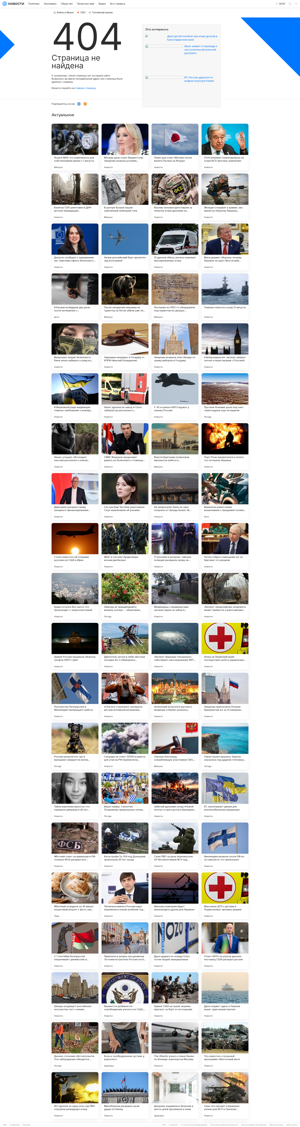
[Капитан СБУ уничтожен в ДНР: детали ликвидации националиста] (75, 197)
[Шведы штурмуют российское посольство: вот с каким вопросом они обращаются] (75, 995)
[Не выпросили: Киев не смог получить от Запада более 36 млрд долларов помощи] (175, 496)
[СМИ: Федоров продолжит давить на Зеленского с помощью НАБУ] (125, 446)
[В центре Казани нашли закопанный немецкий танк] (125, 197)
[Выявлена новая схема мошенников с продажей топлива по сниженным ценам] (225, 496)
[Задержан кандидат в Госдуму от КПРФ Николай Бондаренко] (125, 346)
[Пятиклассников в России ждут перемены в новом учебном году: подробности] (125, 895)
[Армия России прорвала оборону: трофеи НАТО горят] (75, 646)
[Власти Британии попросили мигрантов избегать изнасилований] (175, 446)
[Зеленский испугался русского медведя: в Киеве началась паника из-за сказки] (175, 696)
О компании (15, 1125)
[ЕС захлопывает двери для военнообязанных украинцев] (225, 796)
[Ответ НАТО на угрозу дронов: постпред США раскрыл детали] (225, 945)
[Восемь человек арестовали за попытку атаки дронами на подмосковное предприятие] (175, 197)
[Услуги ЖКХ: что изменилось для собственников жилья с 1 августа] (75, 147)
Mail (5, 1125)
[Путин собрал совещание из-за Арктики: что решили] (225, 546)
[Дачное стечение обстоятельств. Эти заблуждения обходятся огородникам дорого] (75, 1045)
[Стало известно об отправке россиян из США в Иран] (75, 546)
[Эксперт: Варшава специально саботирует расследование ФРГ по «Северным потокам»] (175, 646)
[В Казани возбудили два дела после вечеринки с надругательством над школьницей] (75, 296)
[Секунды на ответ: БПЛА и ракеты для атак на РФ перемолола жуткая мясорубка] (125, 746)
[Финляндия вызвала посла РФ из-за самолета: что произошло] (225, 846)
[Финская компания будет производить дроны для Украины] (175, 895)
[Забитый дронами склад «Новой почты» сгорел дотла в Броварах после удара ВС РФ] (175, 796)
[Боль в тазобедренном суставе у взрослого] (125, 1045)
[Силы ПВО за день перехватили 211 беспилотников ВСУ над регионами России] (175, 846)
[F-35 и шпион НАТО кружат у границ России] (175, 396)
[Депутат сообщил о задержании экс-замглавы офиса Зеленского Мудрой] (75, 247)
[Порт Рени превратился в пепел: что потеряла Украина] (225, 446)
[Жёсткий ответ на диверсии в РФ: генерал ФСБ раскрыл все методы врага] (75, 846)
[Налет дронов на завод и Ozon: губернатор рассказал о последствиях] (125, 396)
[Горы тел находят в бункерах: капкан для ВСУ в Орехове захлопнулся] (225, 1095)
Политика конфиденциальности (224, 1125)
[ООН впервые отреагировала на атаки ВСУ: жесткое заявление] (225, 147)
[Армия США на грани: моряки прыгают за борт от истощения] (175, 995)
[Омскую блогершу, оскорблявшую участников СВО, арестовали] (175, 746)
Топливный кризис (102, 12)
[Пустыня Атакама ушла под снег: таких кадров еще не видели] (225, 396)
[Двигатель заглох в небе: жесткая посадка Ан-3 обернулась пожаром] (125, 646)
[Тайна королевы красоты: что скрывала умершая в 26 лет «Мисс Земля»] (75, 796)
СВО (82, 12)
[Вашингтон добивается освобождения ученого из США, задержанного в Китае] (125, 995)
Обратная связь (276, 1125)
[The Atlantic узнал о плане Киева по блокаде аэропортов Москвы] (175, 1045)
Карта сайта (291, 1125)
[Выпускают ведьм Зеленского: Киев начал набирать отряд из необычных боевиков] (75, 346)
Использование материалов (253, 1125)
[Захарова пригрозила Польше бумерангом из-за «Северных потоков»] (225, 696)
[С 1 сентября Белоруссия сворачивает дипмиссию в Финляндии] (75, 945)
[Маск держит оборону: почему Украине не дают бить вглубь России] (225, 247)
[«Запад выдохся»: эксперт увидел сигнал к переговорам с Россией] (225, 346)
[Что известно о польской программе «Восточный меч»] (225, 1045)
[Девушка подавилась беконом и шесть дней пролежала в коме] (175, 1095)
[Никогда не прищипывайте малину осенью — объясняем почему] (125, 596)
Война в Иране (65, 12)
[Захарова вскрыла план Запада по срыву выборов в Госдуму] (175, 346)
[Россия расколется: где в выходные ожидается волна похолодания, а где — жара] (75, 746)
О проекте (173, 1125)
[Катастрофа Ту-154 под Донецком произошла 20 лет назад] (125, 846)
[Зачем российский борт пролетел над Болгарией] (125, 247)
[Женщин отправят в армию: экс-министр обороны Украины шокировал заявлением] (225, 197)
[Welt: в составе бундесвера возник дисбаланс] (125, 546)
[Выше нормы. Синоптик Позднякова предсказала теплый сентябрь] (125, 796)
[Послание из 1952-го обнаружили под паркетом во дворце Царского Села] (175, 296)
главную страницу (85, 88)
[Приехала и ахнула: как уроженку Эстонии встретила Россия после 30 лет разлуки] (125, 945)
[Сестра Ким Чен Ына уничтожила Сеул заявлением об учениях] (125, 496)
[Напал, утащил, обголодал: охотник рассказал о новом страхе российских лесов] (75, 446)
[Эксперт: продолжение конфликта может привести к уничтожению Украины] (225, 596)
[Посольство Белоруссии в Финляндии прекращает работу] (75, 696)
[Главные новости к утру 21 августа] (225, 296)
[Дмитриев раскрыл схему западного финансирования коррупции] (75, 496)
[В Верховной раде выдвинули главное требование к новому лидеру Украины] (75, 396)
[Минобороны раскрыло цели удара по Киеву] (125, 1095)
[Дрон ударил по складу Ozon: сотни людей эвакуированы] (175, 945)
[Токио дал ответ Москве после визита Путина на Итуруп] (175, 147)
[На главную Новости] (15, 3)
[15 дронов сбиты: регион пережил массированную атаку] (175, 247)
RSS (164, 1125)
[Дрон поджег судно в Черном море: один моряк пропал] (225, 995)
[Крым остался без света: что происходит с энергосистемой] (75, 596)
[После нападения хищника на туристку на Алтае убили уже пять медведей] (125, 296)
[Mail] (4, 3)
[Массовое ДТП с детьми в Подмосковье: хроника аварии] (225, 895)
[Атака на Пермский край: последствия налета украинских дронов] (225, 646)
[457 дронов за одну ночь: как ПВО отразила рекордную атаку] (75, 1095)
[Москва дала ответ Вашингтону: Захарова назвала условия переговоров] (125, 147)
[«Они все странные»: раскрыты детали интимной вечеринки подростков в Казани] (125, 696)
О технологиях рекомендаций (194, 1125)
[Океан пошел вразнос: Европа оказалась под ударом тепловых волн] (225, 746)
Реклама (26, 1125)
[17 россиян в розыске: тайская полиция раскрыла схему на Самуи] (175, 546)
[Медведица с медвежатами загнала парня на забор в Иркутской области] (175, 596)
